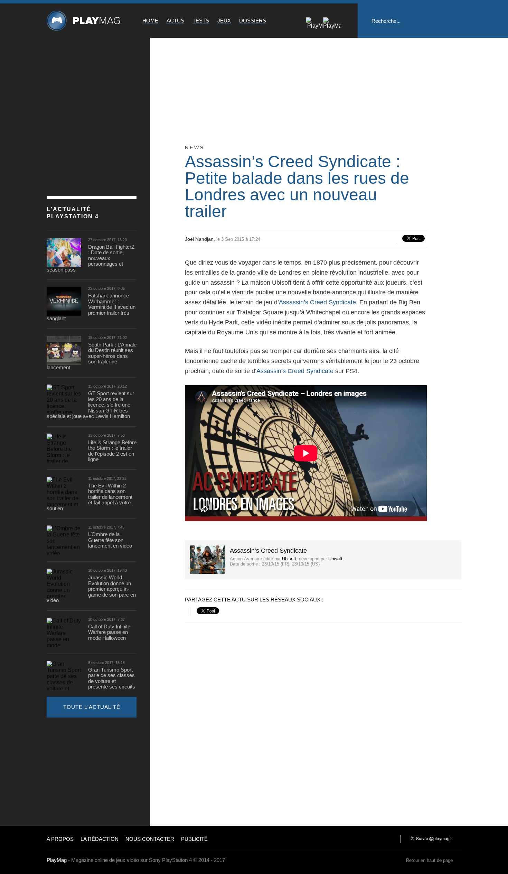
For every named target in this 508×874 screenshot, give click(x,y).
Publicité (194, 839)
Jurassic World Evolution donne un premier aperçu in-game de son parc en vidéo (91, 589)
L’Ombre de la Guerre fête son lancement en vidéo (110, 540)
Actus (175, 20)
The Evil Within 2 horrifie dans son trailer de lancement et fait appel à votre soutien (89, 497)
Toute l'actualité (91, 707)
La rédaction (100, 839)
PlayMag (57, 860)
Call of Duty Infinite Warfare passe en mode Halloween (109, 632)
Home (150, 20)
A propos (60, 839)
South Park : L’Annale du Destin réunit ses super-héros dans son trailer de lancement (92, 356)
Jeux (224, 20)
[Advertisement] (98, 771)
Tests (200, 20)
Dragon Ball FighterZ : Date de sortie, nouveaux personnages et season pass (90, 258)
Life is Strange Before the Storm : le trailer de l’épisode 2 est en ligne (112, 451)
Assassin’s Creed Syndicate (317, 302)
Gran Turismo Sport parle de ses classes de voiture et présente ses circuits (111, 678)
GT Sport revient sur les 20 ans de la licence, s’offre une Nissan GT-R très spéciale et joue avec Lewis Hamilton (90, 405)
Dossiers (252, 20)
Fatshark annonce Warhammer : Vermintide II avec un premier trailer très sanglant (91, 307)
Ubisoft (289, 558)
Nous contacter (149, 839)
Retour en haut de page (429, 860)
